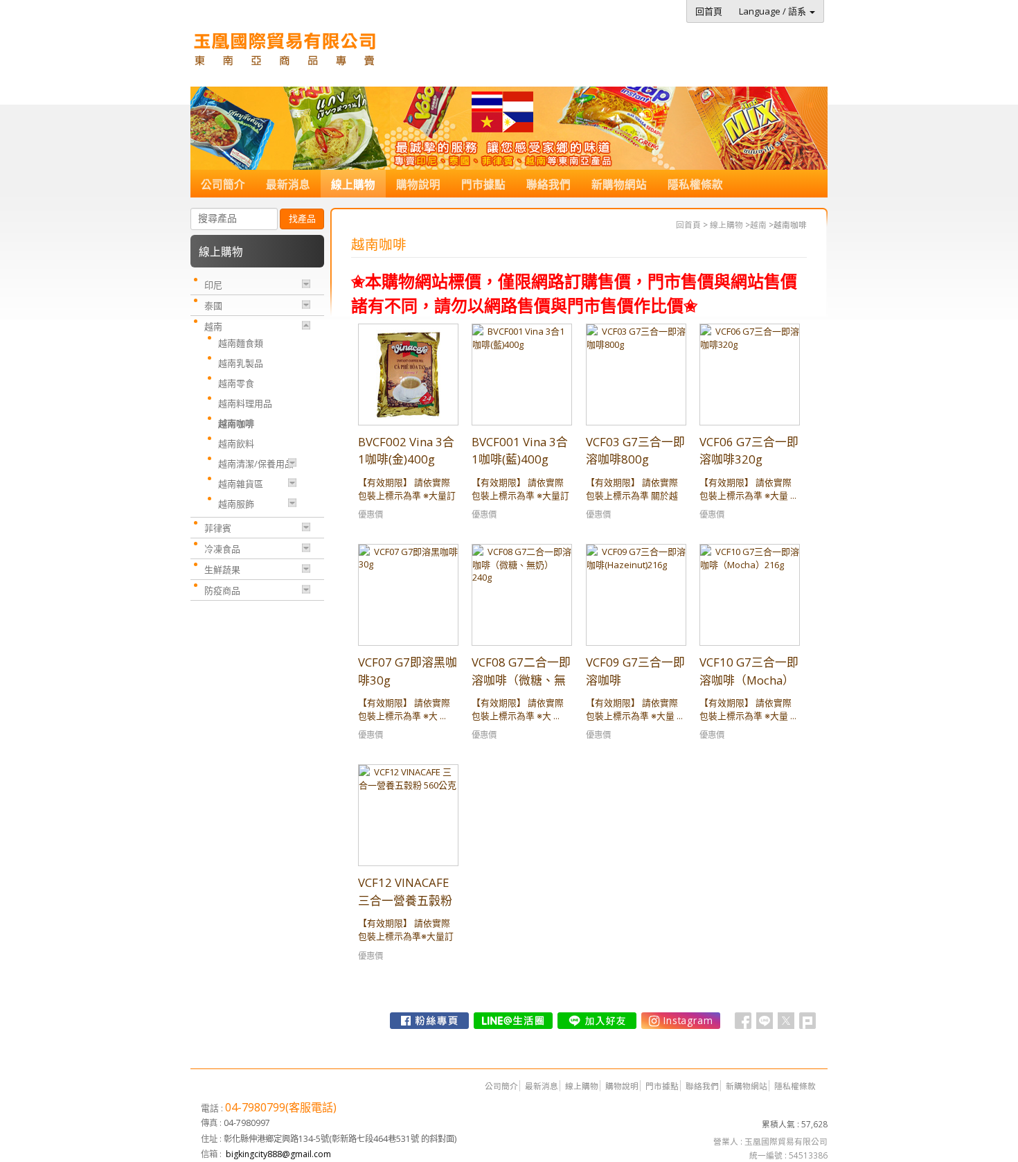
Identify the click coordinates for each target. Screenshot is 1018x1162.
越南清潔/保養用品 (256, 463)
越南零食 (236, 383)
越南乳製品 (240, 363)
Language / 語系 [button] (773, 11)
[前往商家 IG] (680, 1020)
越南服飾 (236, 504)
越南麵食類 (240, 343)
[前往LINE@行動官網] (513, 1020)
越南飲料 (236, 443)
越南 (758, 224)
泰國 (213, 305)
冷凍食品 (222, 549)
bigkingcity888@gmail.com (278, 1154)
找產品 (302, 218)
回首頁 (688, 224)
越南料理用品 (245, 403)
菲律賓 (217, 528)
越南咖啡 (236, 423)
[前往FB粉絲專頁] (429, 1020)
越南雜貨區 (240, 483)
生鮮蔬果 (222, 569)
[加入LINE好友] (596, 1020)
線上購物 (726, 224)
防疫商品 (222, 590)
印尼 (213, 285)
